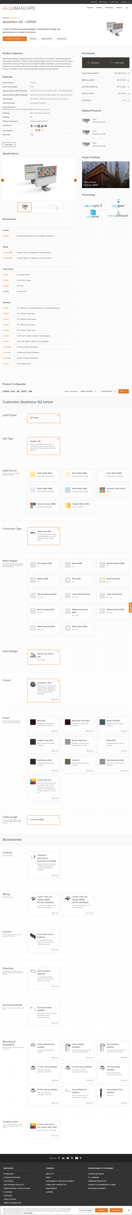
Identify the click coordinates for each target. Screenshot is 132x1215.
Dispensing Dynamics (97, 1188)
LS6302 (6, 314)
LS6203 (6, 286)
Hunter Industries (96, 1174)
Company (50, 1168)
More (126, 7)
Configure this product (13, 39)
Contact (118, 7)
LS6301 (5, 308)
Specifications (47, 39)
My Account (114, 2)
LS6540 (6, 236)
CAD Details (9, 1181)
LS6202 (6, 280)
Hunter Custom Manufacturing (102, 1185)
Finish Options (10, 1199)
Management (51, 1188)
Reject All (101, 1210)
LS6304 (6, 325)
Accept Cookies (116, 1210)
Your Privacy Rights (86, 1210)
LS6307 (6, 341)
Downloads (9, 1174)
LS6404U (6, 258)
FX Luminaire (93, 1177)
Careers (49, 1192)
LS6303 (6, 319)
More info (55, 699)
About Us (50, 1174)
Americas (124, 2)
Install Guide (119, 63)
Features (33, 39)
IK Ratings (8, 1192)
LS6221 (5, 347)
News (48, 1177)
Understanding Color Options (17, 1188)
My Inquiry (104, 2)
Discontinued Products (14, 1185)
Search (95, 2)
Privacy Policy (28, 1213)
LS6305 (6, 330)
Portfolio (99, 7)
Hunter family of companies (100, 1168)
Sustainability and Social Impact (60, 1181)
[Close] (128, 1210)
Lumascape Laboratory (56, 1185)
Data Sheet (9, 144)
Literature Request (12, 1177)
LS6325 (6, 364)
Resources (8, 1168)
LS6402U (6, 252)
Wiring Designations (12, 1203)
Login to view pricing (71, 391)
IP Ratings (8, 1196)
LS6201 (5, 275)
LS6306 (6, 336)
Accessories (61, 39)
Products (90, 7)
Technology (109, 7)
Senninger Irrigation (97, 1181)
